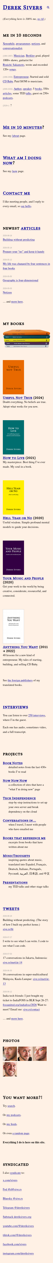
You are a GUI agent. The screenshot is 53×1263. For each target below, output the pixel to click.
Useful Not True (17, 397)
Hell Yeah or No (17, 518)
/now (14, 171)
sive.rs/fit (8, 929)
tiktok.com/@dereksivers (17, 1235)
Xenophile (9, 43)
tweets (11, 908)
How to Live (13, 458)
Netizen (7, 292)
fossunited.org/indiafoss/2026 (20, 1005)
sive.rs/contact (31, 1009)
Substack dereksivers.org (17, 1217)
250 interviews (36, 715)
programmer (23, 43)
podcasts (8, 98)
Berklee (30, 55)
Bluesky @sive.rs (13, 1198)
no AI (40, 19)
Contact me (16, 193)
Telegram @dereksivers (16, 1207)
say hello (26, 206)
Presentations (15, 882)
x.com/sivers (10, 1180)
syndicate (15, 1173)
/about (15, 136)
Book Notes (13, 763)
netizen (36, 43)
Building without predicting (19, 239)
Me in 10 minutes (22, 127)
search (11, 1106)
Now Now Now (15, 781)
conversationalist (12, 48)
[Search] (46, 7)
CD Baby (8, 81)
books (38, 89)
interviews (15, 706)
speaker (27, 89)
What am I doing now (22, 160)
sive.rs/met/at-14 (12, 962)
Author (17, 89)
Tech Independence (19, 798)
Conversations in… (19, 820)
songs (12, 69)
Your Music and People (23, 578)
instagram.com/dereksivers (18, 1253)
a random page (20, 1133)
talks (28, 93)
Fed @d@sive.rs (12, 1189)
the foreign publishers (20, 680)
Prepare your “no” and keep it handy (23, 251)
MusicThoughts (16, 856)
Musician (19, 55)
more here (17, 301)
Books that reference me (24, 838)
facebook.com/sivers (14, 1244)
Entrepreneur (21, 77)
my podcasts (14, 1115)
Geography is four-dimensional (20, 280)
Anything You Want (20, 647)
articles (7, 93)
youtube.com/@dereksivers (18, 1226)
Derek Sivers (22, 7)
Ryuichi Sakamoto (13, 65)
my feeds (12, 1124)
